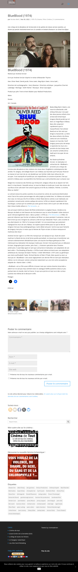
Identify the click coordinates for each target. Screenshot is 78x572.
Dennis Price (60, 491)
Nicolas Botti (15, 19)
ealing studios (42, 494)
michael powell (41, 504)
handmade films (56, 497)
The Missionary (54, 215)
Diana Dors (12, 494)
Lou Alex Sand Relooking (17, 543)
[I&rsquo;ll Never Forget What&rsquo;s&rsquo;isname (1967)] (17, 305)
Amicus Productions (42, 488)
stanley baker (41, 510)
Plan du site (45, 551)
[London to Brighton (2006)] (38, 305)
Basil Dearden (65, 488)
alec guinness (30, 488)
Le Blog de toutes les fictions (19, 537)
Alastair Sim (12, 488)
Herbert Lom (12, 501)
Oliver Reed (12, 507)
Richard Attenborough (53, 507)
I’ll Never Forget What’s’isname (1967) (15, 313)
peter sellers (30, 507)
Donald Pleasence (31, 494)
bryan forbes (21, 491)
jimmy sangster (41, 501)
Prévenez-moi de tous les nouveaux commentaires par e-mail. (31, 374)
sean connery (22, 510)
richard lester (12, 510)
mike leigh (50, 504)
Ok (39, 569)
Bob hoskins (12, 491)
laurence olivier (20, 504)
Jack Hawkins (21, 501)
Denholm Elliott (50, 491)
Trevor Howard (61, 510)
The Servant (32, 206)
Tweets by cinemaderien (49, 528)
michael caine (31, 504)
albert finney (21, 488)
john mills (59, 501)
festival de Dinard (14, 497)
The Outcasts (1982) (57, 312)
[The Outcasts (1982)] (59, 305)
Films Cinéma (47, 19)
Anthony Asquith (54, 488)
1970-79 (33, 19)
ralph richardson (40, 507)
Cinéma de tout (14, 530)
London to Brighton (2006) (38, 312)
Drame (39, 19)
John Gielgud (51, 501)
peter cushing (21, 507)
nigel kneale (58, 504)
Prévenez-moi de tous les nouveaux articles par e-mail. (29, 378)
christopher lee (31, 491)
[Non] (75, 567)
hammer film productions (42, 497)
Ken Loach (11, 504)
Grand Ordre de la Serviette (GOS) (20, 534)
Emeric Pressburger (54, 494)
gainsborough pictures (27, 497)
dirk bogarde (20, 494)
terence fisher (51, 510)
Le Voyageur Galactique (17, 540)
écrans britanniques (14, 513)
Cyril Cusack (40, 491)
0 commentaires (58, 19)
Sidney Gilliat (31, 510)
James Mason (31, 501)
